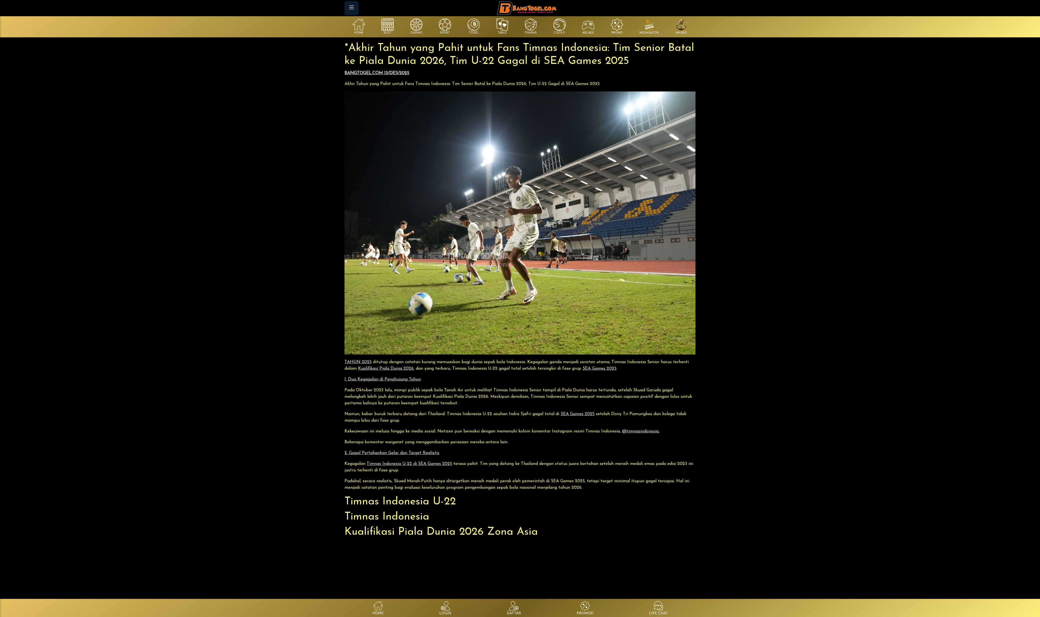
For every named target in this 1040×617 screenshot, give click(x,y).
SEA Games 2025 (599, 368)
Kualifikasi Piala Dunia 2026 (386, 368)
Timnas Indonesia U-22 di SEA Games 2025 (409, 464)
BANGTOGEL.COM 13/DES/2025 (376, 73)
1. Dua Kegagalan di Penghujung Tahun (382, 379)
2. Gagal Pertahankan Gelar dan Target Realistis (391, 453)
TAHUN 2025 (358, 362)
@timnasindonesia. (640, 431)
